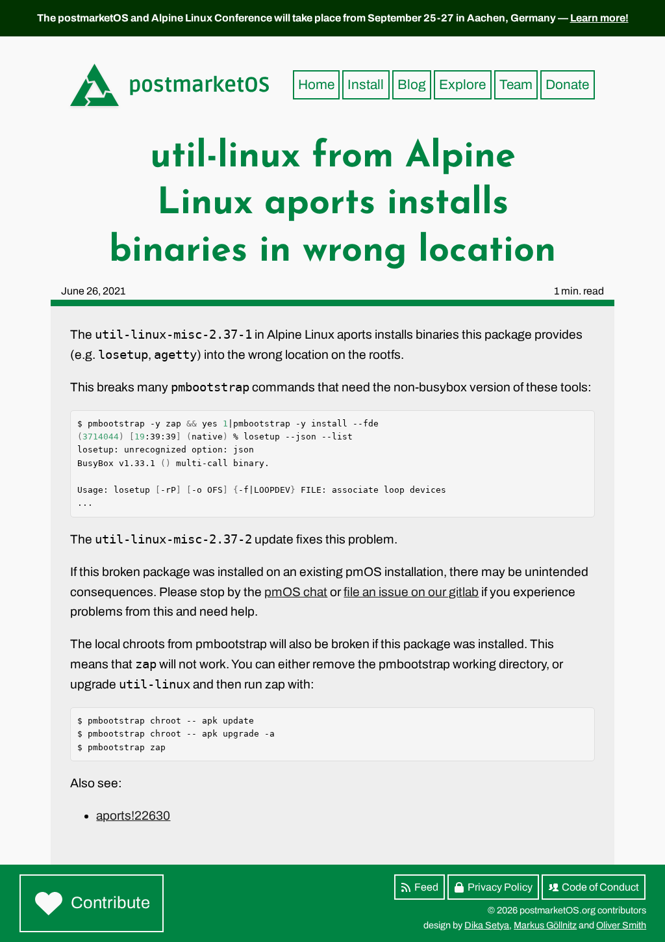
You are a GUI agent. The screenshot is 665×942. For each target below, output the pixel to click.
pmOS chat (295, 592)
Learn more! (599, 17)
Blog (411, 84)
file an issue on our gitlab (411, 592)
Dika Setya (486, 925)
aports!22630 (133, 815)
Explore (462, 84)
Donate (567, 84)
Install (365, 84)
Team (516, 84)
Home (316, 84)
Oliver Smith (621, 925)
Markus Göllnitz (545, 925)
